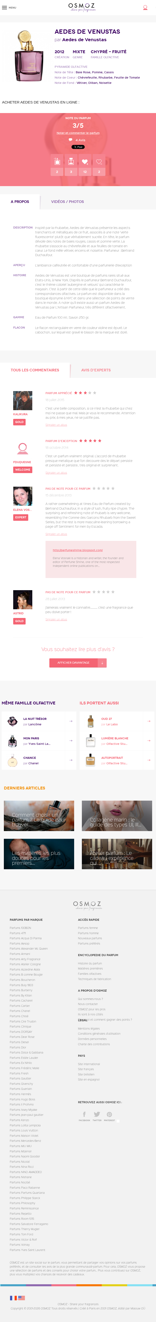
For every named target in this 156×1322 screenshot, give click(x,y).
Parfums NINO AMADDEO (26, 1172)
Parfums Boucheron (22, 979)
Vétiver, (82, 83)
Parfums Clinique (20, 1026)
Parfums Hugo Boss (22, 1099)
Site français (86, 1069)
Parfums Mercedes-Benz (25, 1140)
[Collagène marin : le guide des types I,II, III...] (117, 816)
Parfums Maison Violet (24, 1135)
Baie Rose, (83, 72)
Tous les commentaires (35, 370)
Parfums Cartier (20, 1005)
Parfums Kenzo (19, 1120)
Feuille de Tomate (127, 77)
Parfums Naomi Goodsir (25, 1156)
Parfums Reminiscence (24, 1208)
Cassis (109, 72)
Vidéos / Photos (67, 201)
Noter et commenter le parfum (78, 133)
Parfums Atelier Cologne (25, 964)
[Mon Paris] (12, 740)
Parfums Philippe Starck (25, 1198)
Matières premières (90, 968)
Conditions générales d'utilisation (99, 1033)
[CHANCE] (12, 760)
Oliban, (93, 83)
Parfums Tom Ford (21, 1234)
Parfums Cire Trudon (23, 1021)
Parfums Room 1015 (22, 1218)
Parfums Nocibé (20, 1182)
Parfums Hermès (20, 1094)
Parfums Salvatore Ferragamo (29, 1224)
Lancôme (34, 724)
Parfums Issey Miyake (23, 1109)
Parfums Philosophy (22, 1203)
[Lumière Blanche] (90, 740)
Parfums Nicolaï (20, 1161)
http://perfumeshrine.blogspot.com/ (78, 550)
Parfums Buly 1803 (21, 985)
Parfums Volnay (20, 1244)
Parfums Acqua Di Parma (26, 938)
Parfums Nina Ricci (22, 1166)
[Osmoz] (82, 7)
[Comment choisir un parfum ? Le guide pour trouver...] (39, 816)
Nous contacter (88, 1004)
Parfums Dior (18, 1047)
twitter (97, 1120)
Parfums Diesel (19, 1042)
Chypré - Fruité (109, 51)
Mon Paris (31, 738)
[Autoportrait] (90, 760)
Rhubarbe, (106, 77)
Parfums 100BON (20, 927)
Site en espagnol (89, 1079)
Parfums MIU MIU (21, 1146)
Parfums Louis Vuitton (24, 1130)
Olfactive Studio (117, 744)
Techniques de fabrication (94, 979)
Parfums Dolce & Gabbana (26, 1052)
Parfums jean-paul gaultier (26, 1114)
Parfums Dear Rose (22, 1036)
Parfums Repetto (20, 1213)
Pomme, (97, 72)
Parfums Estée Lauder (24, 1057)
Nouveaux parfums (90, 938)
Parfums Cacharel (21, 1000)
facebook (84, 1120)
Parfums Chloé (19, 1016)
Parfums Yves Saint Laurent (27, 1250)
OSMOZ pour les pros (91, 1009)
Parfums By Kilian (21, 995)
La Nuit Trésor (35, 719)
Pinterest (109, 1120)
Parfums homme (88, 933)
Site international (89, 1064)
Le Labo (112, 724)
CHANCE (29, 758)
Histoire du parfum (90, 963)
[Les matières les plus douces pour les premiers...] (39, 854)
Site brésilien (86, 1074)
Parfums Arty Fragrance (25, 959)
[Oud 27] (90, 721)
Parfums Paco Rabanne (25, 1187)
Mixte (79, 51)
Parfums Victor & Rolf (23, 1239)
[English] (21, 1297)
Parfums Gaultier (20, 1078)
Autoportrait (112, 758)
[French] (14, 1297)
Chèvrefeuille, (88, 77)
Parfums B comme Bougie (26, 974)
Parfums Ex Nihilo (21, 1062)
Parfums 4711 (18, 933)
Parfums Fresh (19, 1073)
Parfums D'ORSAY (21, 1031)
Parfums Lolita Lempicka (25, 1125)
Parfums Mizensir (21, 1151)
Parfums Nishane (21, 1177)
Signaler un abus (56, 424)
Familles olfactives (89, 973)
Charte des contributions (94, 1044)
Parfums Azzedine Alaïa (25, 969)
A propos (20, 201)
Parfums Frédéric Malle (24, 1068)
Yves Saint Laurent (39, 744)
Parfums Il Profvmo (22, 1104)
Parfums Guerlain (21, 1088)
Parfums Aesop (19, 943)
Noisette (105, 83)
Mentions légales (89, 1028)
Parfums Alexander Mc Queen (29, 948)
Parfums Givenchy (21, 1083)
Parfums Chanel (20, 1011)
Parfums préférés (89, 943)
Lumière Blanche (114, 738)
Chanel (33, 763)
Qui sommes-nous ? (90, 999)
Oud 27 (106, 719)
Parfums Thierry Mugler (25, 1229)
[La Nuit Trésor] (12, 721)
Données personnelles (92, 1039)
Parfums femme (88, 927)
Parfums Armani (20, 953)
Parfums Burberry (21, 990)
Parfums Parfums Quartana (27, 1192)
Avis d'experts (96, 370)
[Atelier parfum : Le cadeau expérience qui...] (117, 854)
